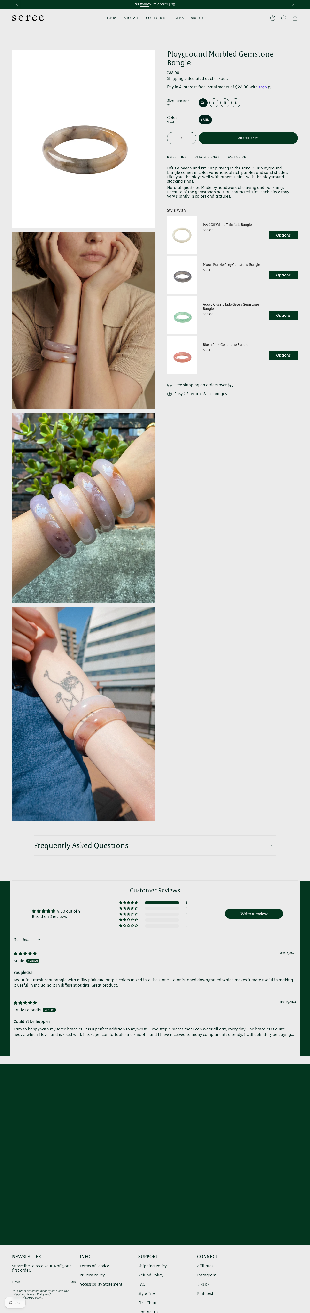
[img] (25, 953)
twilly (144, 4)
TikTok (203, 1284)
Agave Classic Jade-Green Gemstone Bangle (231, 306)
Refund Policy (150, 1275)
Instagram (206, 1275)
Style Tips (146, 1293)
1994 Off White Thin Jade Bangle (227, 225)
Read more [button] (24, 1040)
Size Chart (147, 1302)
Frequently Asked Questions (81, 845)
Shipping (175, 78)
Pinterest (205, 1293)
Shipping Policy (152, 1266)
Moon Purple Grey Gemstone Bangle (231, 265)
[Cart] (295, 18)
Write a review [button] (254, 914)
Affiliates (205, 1266)
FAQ (142, 1284)
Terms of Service (94, 1266)
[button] (110, 18)
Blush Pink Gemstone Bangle (225, 344)
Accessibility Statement (101, 1284)
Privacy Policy (35, 1294)
